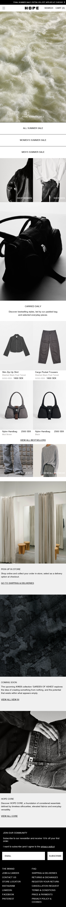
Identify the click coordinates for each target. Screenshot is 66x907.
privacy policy (47, 846)
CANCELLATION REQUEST (45, 886)
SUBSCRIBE (55, 856)
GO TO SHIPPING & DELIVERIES (17, 583)
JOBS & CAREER (10, 873)
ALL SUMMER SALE (33, 128)
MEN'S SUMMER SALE (33, 152)
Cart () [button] (60, 8)
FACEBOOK (8, 895)
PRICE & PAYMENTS (42, 895)
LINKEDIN (7, 890)
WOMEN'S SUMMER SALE (33, 140)
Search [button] (48, 8)
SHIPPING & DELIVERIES (44, 873)
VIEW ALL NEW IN (10, 700)
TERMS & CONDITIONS (43, 890)
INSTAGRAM (8, 886)
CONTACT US (9, 877)
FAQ (34, 869)
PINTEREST (8, 899)
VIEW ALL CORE (9, 816)
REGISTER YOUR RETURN (45, 882)
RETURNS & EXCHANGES (45, 877)
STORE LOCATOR (11, 882)
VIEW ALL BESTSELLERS (33, 440)
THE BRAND (8, 869)
